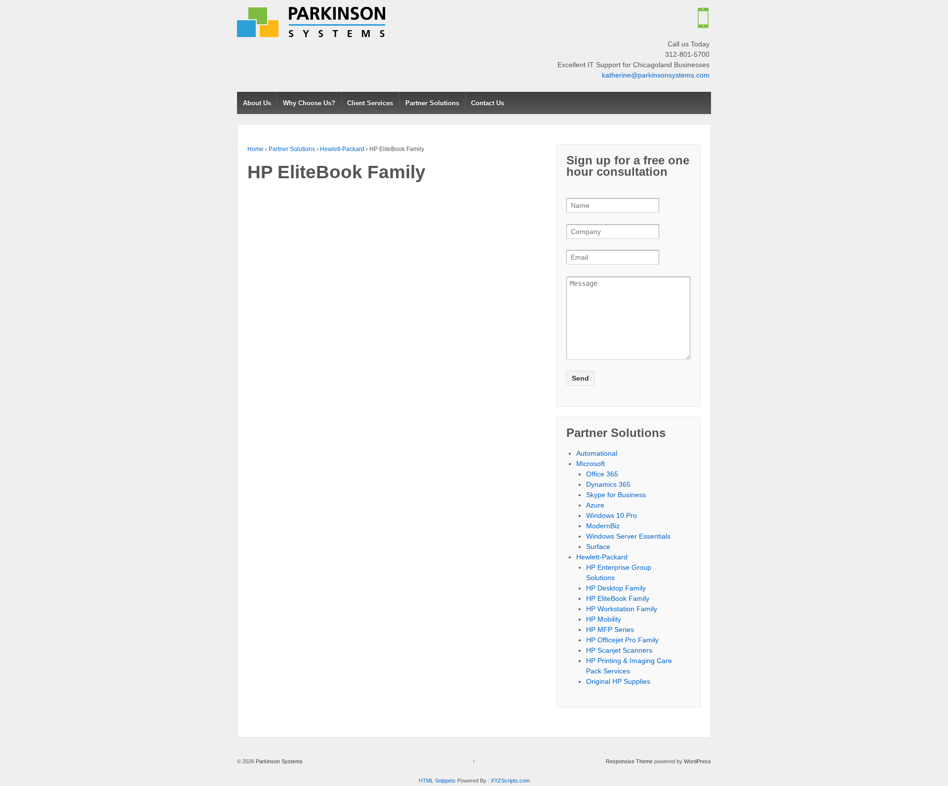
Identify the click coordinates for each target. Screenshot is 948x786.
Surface (598, 546)
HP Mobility (603, 619)
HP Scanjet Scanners (619, 650)
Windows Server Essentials (628, 536)
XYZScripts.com (510, 781)
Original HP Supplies (618, 681)
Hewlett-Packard (342, 149)
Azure (595, 505)
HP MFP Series (610, 629)
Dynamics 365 (608, 484)
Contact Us (487, 103)
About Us (257, 103)
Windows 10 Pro (611, 515)
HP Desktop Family (616, 588)
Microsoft (590, 464)
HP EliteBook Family (617, 598)
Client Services (370, 103)
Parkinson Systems (278, 761)
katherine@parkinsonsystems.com (656, 75)
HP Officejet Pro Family (622, 640)
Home (255, 149)
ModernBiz (603, 526)
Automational (596, 453)
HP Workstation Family (621, 609)
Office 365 (602, 474)
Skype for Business (616, 495)
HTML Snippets (437, 781)
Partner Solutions (432, 103)
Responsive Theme (629, 761)
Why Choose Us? (309, 103)
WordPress (697, 761)
